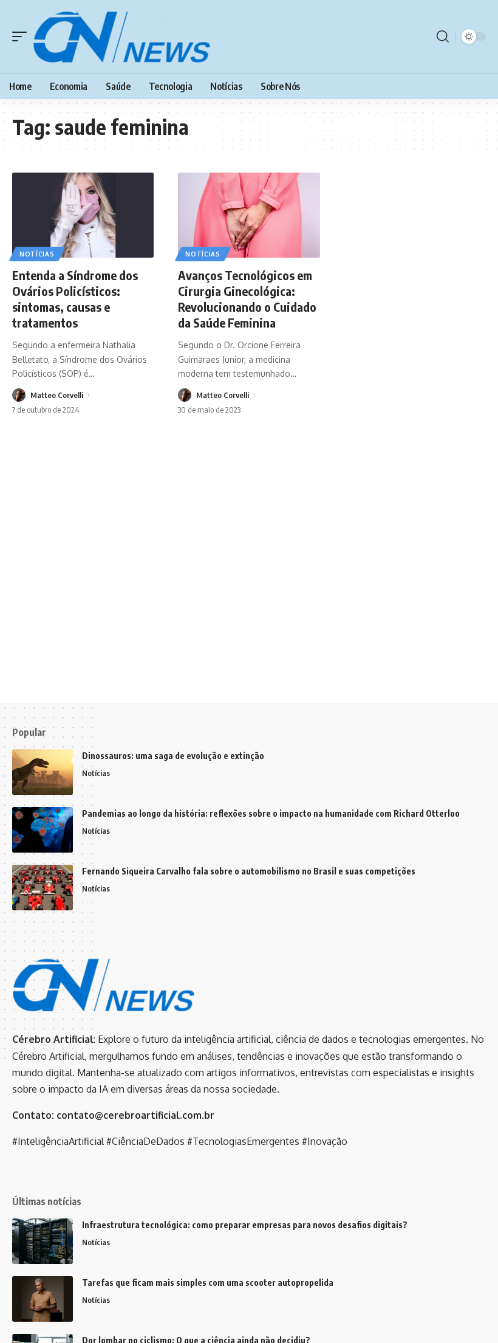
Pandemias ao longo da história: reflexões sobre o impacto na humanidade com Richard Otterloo (271, 813)
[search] (443, 36)
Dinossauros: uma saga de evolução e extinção (173, 755)
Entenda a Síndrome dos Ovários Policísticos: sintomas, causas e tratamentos (75, 298)
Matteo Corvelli (56, 395)
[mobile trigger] (22, 36)
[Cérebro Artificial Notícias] (121, 36)
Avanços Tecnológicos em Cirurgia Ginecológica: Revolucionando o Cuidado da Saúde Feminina (247, 298)
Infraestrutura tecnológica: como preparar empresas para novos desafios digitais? (245, 1225)
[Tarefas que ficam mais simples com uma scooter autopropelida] (42, 1299)
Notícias (37, 254)
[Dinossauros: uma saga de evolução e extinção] (42, 772)
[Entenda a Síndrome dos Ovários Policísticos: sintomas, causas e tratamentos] (83, 215)
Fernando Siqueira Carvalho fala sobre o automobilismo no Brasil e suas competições (248, 871)
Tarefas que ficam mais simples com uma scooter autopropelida (207, 1282)
